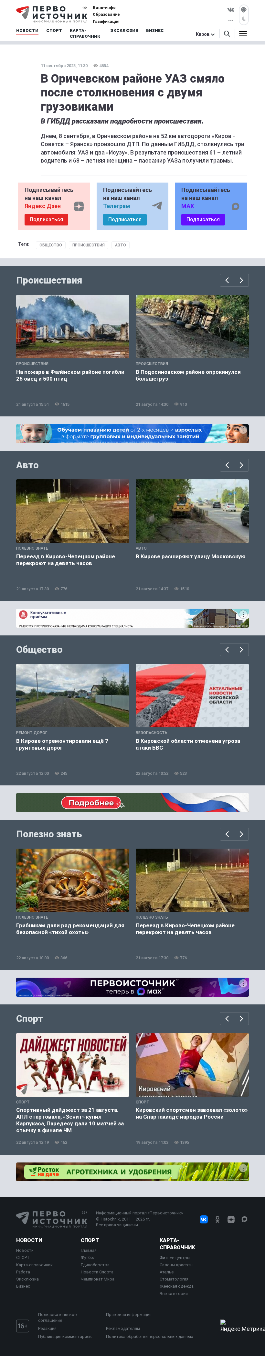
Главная (89, 1250)
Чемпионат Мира (97, 1279)
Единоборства (95, 1264)
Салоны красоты (177, 1264)
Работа (23, 1272)
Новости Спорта (97, 1272)
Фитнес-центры (175, 1257)
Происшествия (88, 245)
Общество (50, 245)
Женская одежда (177, 1286)
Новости (29, 1240)
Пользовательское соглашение (57, 1317)
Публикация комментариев (65, 1336)
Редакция (47, 1328)
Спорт (29, 1018)
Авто (120, 245)
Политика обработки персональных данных (149, 1336)
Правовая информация (129, 1314)
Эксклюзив (27, 1279)
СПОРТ (23, 1257)
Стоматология (174, 1279)
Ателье (167, 1272)
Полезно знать (49, 834)
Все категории (174, 1293)
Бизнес (23, 1286)
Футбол (88, 1257)
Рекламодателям (123, 1328)
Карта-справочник (34, 1264)
